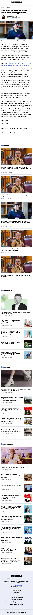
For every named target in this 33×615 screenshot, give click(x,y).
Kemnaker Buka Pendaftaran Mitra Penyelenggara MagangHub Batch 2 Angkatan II (11, 497)
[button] (2, 132)
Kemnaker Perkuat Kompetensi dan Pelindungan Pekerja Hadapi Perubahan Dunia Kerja (15, 466)
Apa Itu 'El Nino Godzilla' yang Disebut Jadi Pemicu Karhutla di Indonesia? (10, 476)
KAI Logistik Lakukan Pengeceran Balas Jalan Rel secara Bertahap (10, 430)
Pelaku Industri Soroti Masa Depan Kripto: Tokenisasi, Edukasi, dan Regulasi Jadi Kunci (11, 528)
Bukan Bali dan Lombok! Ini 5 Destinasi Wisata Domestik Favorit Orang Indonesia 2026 (11, 353)
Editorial (16, 595)
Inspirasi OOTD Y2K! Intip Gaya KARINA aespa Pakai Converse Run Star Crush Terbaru (16, 389)
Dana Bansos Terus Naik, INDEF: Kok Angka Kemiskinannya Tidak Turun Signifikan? (16, 64)
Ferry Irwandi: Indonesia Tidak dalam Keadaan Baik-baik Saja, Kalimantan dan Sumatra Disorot (12, 518)
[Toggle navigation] (3, 2)
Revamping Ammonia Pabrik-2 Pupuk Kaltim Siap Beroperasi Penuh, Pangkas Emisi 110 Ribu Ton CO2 (12, 399)
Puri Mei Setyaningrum (13, 16)
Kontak (16, 592)
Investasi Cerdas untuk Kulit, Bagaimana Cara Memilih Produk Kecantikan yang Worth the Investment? (10, 332)
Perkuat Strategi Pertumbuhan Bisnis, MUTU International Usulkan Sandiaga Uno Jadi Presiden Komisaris (11, 560)
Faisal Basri (5, 123)
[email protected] (17, 585)
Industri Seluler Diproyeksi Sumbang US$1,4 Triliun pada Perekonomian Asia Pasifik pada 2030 (11, 507)
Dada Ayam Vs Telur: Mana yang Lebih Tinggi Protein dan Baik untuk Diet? (11, 322)
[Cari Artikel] (30, 2)
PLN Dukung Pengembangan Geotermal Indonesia (9, 549)
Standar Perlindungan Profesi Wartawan (16, 602)
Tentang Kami (16, 590)
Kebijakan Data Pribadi (16, 604)
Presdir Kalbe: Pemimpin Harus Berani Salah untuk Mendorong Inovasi (15, 312)
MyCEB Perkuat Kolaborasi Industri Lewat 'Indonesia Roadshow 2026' (11, 486)
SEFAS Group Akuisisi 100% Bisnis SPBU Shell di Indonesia (10, 343)
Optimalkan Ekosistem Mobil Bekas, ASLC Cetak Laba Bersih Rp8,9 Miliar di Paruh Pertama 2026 (11, 420)
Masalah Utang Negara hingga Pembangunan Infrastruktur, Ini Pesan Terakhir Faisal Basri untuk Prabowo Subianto (15, 223)
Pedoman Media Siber (16, 597)
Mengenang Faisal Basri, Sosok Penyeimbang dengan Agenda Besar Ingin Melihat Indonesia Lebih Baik (16, 169)
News (8, 7)
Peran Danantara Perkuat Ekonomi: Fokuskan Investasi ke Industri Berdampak (11, 539)
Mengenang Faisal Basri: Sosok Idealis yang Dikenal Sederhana (16, 276)
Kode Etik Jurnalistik (16, 599)
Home (2, 7)
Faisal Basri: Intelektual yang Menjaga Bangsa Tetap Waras (16, 195)
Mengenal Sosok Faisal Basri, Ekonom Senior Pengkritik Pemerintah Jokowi (14, 249)
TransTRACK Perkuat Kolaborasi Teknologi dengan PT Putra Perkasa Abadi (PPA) (11, 409)
